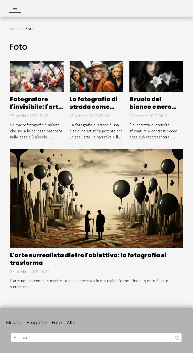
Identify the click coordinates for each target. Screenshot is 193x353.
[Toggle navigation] (15, 8)
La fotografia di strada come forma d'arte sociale (93, 110)
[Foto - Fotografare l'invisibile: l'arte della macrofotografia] (37, 76)
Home (14, 29)
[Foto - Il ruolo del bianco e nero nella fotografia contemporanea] (156, 76)
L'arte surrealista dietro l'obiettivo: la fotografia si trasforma (88, 259)
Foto (57, 322)
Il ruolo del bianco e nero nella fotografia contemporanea (155, 110)
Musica (14, 322)
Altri (71, 322)
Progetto (37, 322)
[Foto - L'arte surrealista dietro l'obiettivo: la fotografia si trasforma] (96, 198)
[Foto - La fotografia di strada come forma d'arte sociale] (96, 76)
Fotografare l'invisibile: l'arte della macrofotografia (37, 110)
